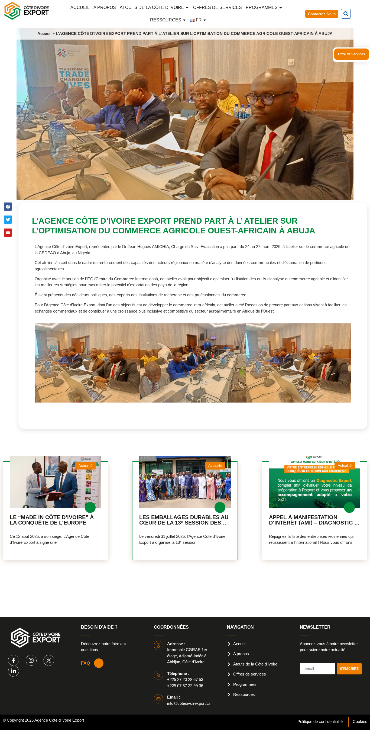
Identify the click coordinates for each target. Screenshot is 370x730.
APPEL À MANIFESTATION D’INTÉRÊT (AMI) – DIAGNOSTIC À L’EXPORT (313, 519)
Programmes (262, 7)
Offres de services (217, 7)
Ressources (165, 20)
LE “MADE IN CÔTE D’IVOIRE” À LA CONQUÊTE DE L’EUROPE (52, 519)
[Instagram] (31, 660)
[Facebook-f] (13, 660)
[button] (346, 14)
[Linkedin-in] (13, 671)
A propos (104, 7)
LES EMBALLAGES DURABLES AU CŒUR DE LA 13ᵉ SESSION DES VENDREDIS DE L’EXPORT (183, 519)
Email (305, 660)
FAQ (85, 663)
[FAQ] (98, 663)
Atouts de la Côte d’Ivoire (152, 7)
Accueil (80, 7)
